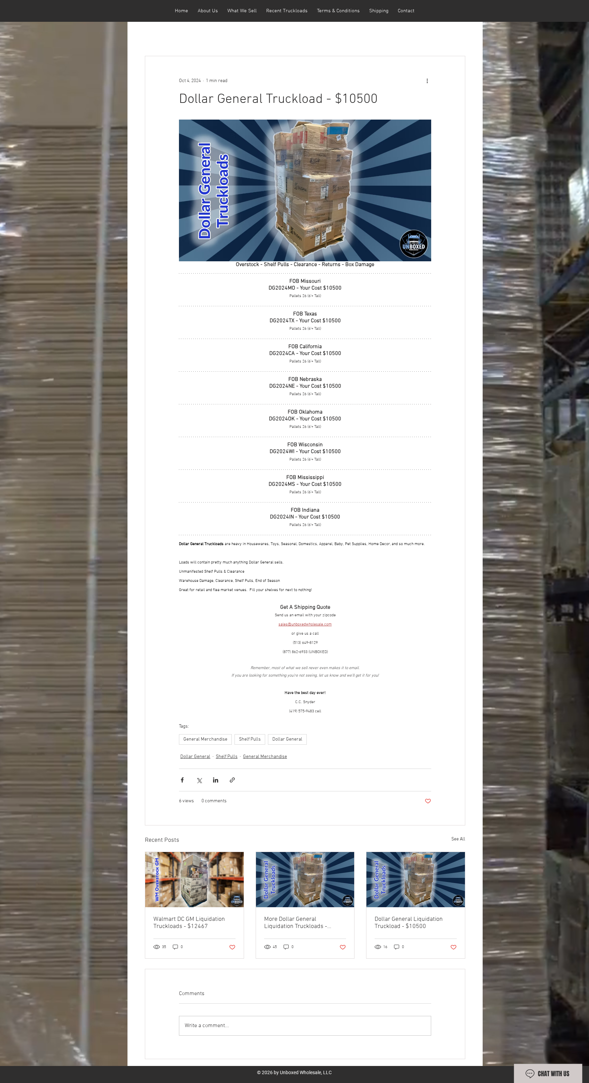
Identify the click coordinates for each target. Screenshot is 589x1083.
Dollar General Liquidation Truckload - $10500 (409, 923)
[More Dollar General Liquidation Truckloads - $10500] (305, 879)
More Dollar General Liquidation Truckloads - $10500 (295, 923)
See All (458, 839)
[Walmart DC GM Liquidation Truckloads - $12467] (194, 879)
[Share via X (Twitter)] (199, 780)
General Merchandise (205, 739)
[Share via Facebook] (182, 780)
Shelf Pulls (250, 739)
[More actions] (427, 81)
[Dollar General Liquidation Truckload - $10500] (415, 879)
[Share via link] (232, 780)
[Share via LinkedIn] (215, 780)
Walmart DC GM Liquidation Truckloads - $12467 (189, 923)
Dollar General (287, 739)
